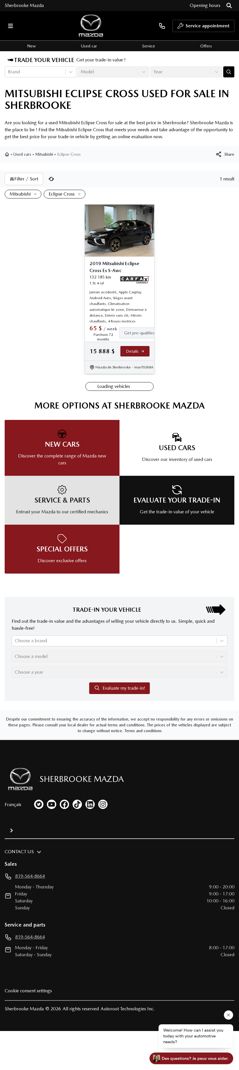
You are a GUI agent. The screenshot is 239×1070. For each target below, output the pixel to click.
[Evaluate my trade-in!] (228, 71)
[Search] (229, 5)
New (31, 46)
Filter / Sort (26, 179)
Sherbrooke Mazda (24, 5)
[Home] (7, 154)
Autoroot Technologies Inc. (128, 1009)
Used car (89, 46)
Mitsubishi (44, 154)
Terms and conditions (143, 730)
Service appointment (207, 26)
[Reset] (51, 179)
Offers (206, 46)
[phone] (162, 26)
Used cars (22, 154)
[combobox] (8, 71)
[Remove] (34, 194)
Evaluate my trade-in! (124, 688)
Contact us (19, 851)
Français (13, 804)
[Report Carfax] (135, 280)
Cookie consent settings (28, 990)
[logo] (91, 26)
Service (148, 46)
